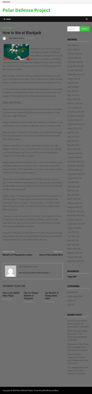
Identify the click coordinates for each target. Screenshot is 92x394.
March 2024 (72, 149)
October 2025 (73, 70)
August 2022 (72, 228)
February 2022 (73, 252)
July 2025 (71, 82)
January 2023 (72, 207)
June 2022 (71, 236)
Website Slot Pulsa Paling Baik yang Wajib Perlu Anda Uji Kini (78, 347)
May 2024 (71, 140)
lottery (70, 300)
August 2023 (72, 178)
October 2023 (73, 170)
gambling (71, 292)
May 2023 (71, 190)
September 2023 (74, 174)
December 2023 (73, 161)
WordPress (47, 390)
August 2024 (72, 128)
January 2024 (72, 157)
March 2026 (72, 49)
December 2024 (73, 111)
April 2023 (71, 194)
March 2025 (72, 99)
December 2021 (73, 261)
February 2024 (73, 153)
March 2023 (72, 199)
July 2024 (71, 132)
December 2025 (73, 62)
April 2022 (71, 244)
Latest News (7, 28)
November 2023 (74, 165)
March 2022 (72, 248)
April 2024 (71, 145)
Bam (56, 390)
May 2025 (71, 91)
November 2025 (74, 66)
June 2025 (71, 87)
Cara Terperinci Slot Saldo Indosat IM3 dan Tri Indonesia (78, 370)
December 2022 (73, 211)
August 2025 (72, 78)
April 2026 (71, 45)
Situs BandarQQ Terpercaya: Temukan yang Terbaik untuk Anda (77, 357)
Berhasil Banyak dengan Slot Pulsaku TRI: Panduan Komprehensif (77, 334)
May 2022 (71, 240)
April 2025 (71, 95)
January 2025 (72, 107)
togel (69, 304)
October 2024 (73, 120)
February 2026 (73, 53)
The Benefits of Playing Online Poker (52, 296)
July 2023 (71, 182)
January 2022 (72, 257)
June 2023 (71, 186)
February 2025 (73, 103)
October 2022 (73, 219)
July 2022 (71, 232)
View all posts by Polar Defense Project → (35, 273)
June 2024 (71, 136)
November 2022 (74, 215)
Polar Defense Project (26, 10)
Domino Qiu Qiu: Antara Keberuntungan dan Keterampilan (77, 323)
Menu (8, 19)
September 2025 (74, 74)
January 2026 (72, 58)
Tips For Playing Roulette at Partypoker (31, 296)
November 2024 (74, 116)
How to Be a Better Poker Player (11, 294)
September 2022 (74, 223)
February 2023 (73, 203)
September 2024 (74, 124)
